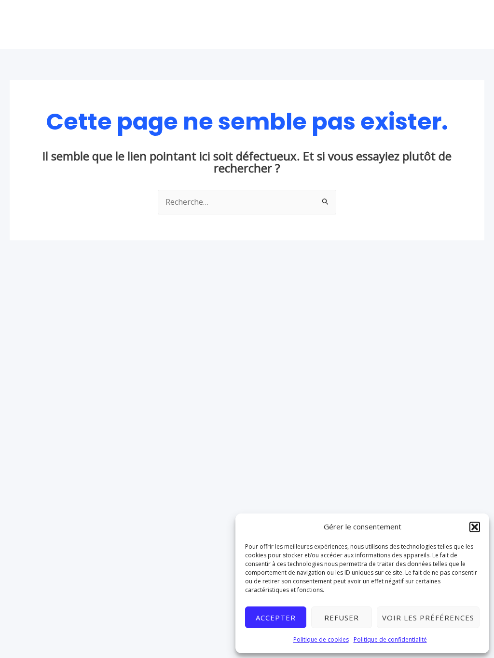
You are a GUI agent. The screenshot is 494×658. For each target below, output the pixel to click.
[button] (475, 527)
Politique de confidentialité (390, 639)
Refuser (341, 617)
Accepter (276, 617)
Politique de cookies (321, 639)
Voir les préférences (428, 617)
